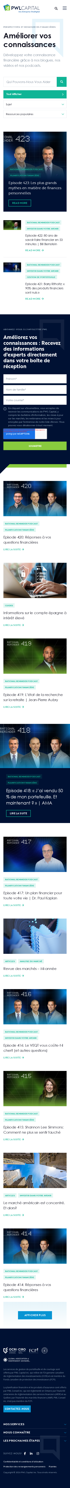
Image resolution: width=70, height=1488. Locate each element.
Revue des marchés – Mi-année (29, 968)
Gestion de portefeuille (41, 277)
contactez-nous (17, 1409)
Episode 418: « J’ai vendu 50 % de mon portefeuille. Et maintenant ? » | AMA (34, 797)
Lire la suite (12, 549)
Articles (10, 961)
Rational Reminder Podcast (26, 169)
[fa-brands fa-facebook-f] (25, 1453)
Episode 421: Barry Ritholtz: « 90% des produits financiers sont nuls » (44, 288)
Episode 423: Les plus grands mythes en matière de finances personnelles (34, 188)
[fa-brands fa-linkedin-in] (31, 1453)
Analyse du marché (31, 961)
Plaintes (52, 1466)
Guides (9, 605)
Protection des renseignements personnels (24, 1466)
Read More (19, 203)
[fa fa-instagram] (38, 1453)
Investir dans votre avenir (42, 228)
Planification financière (24, 175)
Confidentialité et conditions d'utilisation (23, 1461)
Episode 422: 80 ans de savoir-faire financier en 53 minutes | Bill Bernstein (44, 240)
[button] (65, 8)
